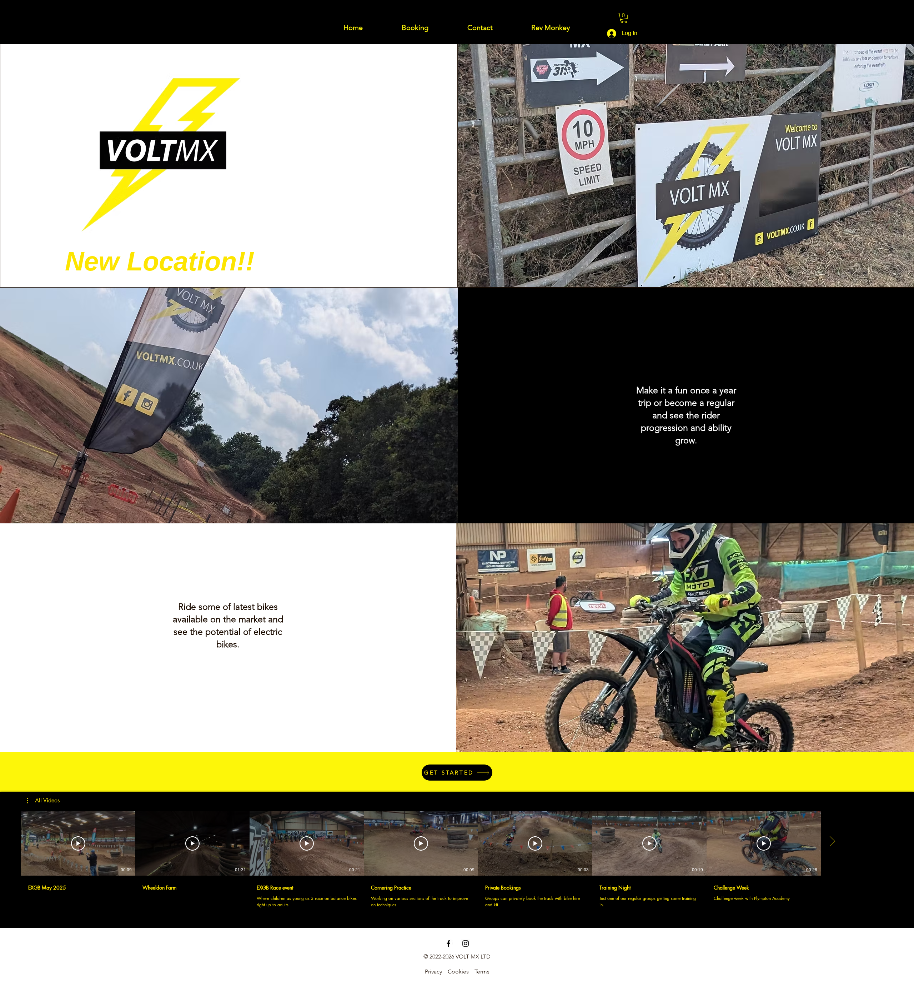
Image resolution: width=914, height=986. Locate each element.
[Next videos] (832, 842)
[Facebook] (448, 943)
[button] (624, 18)
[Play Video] (78, 843)
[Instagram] (465, 943)
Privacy (433, 971)
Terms (481, 971)
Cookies (458, 971)
